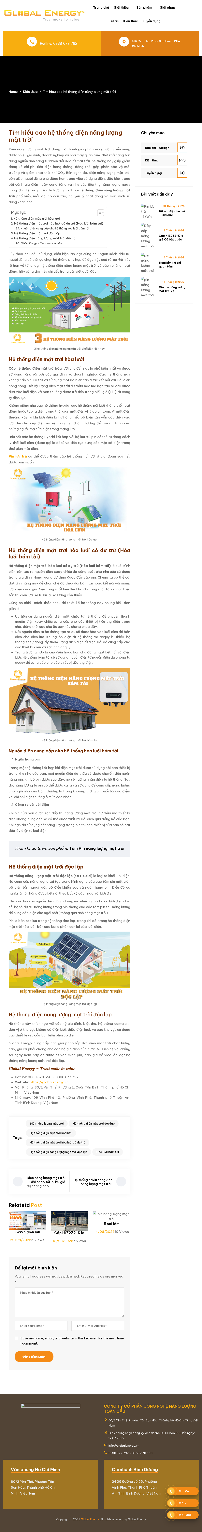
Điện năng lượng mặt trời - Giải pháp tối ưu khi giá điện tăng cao (46, 1182)
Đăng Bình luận (34, 1357)
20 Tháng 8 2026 (174, 206)
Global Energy (90, 1519)
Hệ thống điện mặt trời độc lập (37, 233)
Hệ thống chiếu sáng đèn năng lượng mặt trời (93, 1182)
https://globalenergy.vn (49, 1082)
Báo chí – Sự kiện (157, 148)
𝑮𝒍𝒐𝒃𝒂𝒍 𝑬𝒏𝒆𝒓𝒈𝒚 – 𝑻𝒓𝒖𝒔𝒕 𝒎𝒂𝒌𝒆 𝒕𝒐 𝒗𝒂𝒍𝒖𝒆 (42, 243)
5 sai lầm (112, 1224)
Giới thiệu (121, 7)
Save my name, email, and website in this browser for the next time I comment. (72, 1340)
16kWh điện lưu (27, 1232)
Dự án (114, 21)
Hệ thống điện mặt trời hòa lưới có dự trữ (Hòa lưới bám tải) (58, 223)
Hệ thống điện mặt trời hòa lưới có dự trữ (57, 1142)
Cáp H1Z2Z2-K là (69, 1233)
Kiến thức (130, 21)
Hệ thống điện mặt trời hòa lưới (36, 218)
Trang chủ (101, 7)
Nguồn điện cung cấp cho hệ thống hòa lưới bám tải (55, 228)
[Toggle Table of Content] (98, 212)
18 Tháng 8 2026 (173, 230)
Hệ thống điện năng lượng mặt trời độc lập (46, 238)
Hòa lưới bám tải (107, 1152)
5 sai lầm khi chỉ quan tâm (170, 264)
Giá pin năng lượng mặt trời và (172, 289)
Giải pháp (167, 7)
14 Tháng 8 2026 (173, 257)
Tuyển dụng (152, 21)
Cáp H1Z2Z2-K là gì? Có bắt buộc (171, 237)
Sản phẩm (144, 7)
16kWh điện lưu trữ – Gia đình (172, 213)
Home (13, 92)
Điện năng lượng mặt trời (47, 1123)
